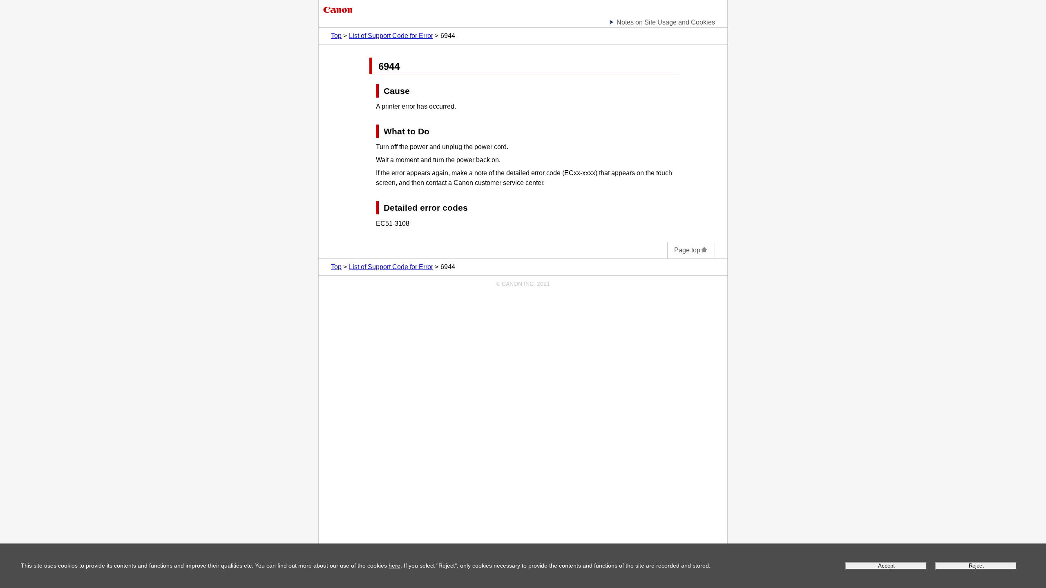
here (394, 565)
